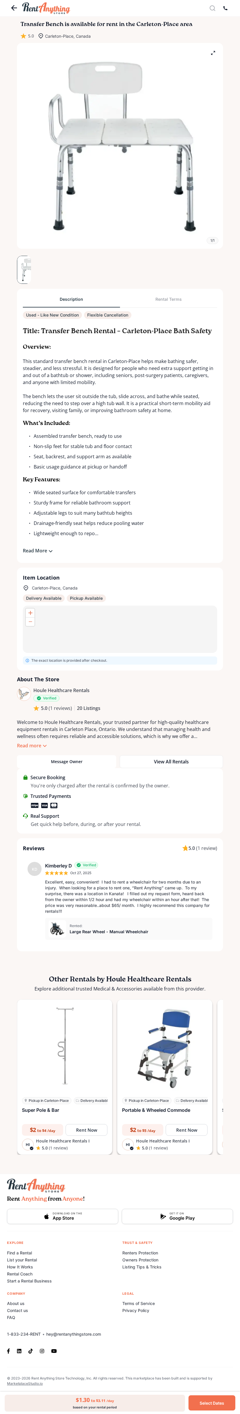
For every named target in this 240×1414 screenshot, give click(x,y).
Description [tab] (71, 299)
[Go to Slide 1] (24, 270)
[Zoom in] (30, 613)
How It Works (20, 1266)
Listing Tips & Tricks (142, 1266)
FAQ (11, 1317)
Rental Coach (19, 1273)
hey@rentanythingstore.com (73, 1334)
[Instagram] (42, 1351)
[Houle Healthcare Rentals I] (24, 694)
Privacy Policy (135, 1310)
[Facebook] (10, 1351)
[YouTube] (54, 1351)
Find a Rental (19, 1252)
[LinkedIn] (19, 1351)
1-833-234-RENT (24, 1334)
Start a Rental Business (29, 1280)
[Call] (225, 8)
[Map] (120, 629)
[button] (120, 146)
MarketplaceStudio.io (25, 1383)
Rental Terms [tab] (168, 299)
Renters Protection (140, 1252)
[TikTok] (30, 1351)
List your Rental (22, 1259)
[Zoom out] (30, 621)
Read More (35, 550)
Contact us (17, 1310)
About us (16, 1303)
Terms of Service (138, 1303)
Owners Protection (140, 1259)
